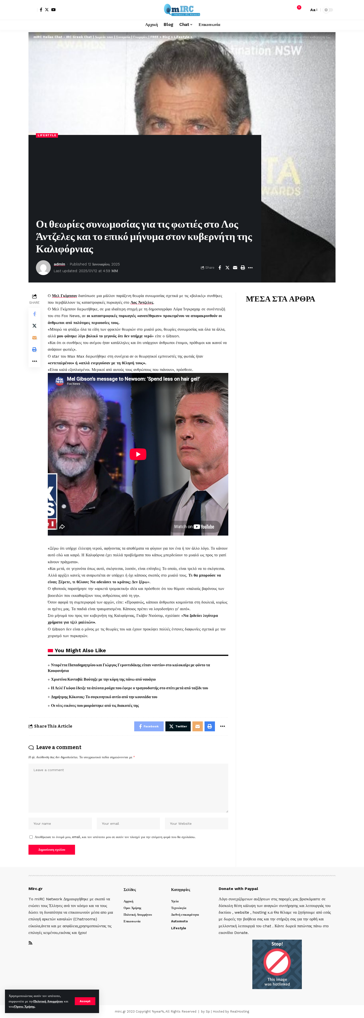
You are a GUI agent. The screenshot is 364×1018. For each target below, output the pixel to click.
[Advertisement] (145, 178)
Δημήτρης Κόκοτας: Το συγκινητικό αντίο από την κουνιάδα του (104, 696)
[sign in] (33, 10)
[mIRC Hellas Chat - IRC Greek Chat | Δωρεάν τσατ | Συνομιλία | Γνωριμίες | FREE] (182, 10)
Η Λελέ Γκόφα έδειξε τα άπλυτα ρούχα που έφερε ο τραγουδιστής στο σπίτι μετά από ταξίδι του (129, 688)
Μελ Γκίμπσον (64, 295)
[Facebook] (41, 10)
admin (59, 264)
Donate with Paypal (238, 888)
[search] (304, 9)
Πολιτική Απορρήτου (48, 1001)
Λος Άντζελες (141, 302)
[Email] (235, 268)
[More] (250, 268)
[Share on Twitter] (227, 268)
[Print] (242, 268)
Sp (208, 1011)
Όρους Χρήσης (24, 1006)
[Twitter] (47, 10)
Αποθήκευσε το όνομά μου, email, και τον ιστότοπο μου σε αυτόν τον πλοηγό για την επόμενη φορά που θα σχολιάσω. (115, 837)
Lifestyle (47, 135)
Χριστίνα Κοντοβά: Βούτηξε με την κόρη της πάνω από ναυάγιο (103, 679)
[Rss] (30, 943)
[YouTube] (53, 10)
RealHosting (239, 1011)
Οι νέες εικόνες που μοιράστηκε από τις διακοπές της (95, 705)
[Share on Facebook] (219, 268)
